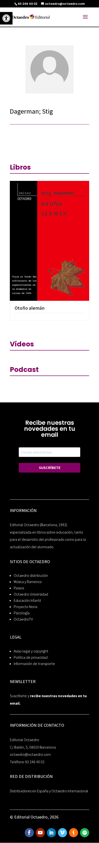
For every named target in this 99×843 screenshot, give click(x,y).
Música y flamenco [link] (28, 581)
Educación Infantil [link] (27, 600)
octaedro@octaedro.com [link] (30, 754)
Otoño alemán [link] (30, 308)
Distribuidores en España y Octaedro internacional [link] (49, 791)
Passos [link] (19, 588)
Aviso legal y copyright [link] (31, 651)
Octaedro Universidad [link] (31, 594)
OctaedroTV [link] (23, 619)
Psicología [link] (22, 612)
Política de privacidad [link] (31, 657)
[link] (6, 18)
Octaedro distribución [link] (31, 575)
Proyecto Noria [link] (25, 606)
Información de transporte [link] (34, 663)
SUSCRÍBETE (49, 467)
